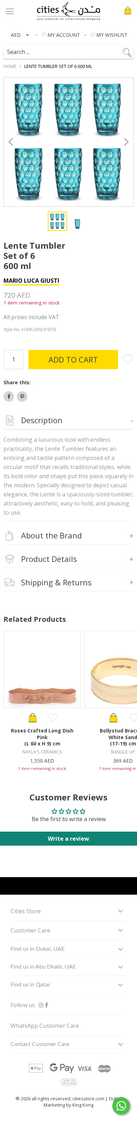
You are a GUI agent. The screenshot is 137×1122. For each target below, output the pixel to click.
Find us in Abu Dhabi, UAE (43, 967)
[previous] (11, 142)
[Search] (72, 49)
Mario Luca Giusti (31, 280)
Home (10, 66)
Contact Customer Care (40, 1044)
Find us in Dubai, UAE (38, 949)
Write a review (68, 838)
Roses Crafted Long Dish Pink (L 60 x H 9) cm (42, 737)
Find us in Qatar (30, 984)
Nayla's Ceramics (42, 752)
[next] (125, 142)
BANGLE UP (123, 752)
